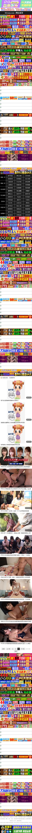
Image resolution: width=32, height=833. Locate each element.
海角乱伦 (19, 209)
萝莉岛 (27, 203)
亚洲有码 (10, 178)
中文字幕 (19, 181)
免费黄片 (27, 206)
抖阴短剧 (19, 215)
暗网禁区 (10, 209)
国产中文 (10, 212)
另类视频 (27, 184)
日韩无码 (27, 215)
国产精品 (10, 175)
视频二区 (3, 183)
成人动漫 (27, 178)
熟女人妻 (19, 206)
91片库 (10, 203)
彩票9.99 (10, 197)
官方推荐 (3, 195)
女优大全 (19, 203)
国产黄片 (10, 206)
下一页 (22, 649)
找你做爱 (27, 187)
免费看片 (3, 213)
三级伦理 (10, 181)
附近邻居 (10, 187)
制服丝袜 (19, 184)
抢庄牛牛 (19, 193)
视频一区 (3, 177)
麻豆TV (19, 200)
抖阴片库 (3, 207)
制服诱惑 (27, 209)
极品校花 (10, 215)
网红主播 (19, 175)
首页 (3, 649)
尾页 (16, 651)
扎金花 (19, 197)
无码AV (3, 201)
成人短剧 (27, 212)
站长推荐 (3, 189)
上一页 (8, 649)
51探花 (28, 200)
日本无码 (27, 175)
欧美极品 (19, 178)
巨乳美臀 (27, 181)
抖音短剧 (10, 200)
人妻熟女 (10, 184)
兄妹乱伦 (19, 212)
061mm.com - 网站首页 (14, 13)
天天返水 (27, 197)
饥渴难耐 (19, 187)
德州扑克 (27, 193)
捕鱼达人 (10, 193)
